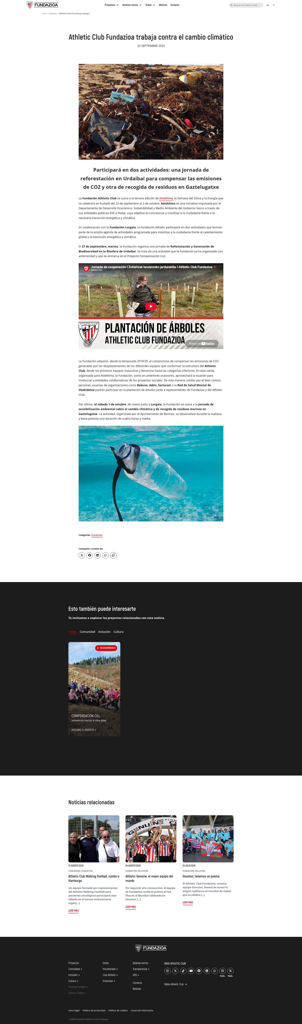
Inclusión (74, 975)
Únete (150, 5)
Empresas (109, 981)
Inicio (44, 13)
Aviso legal (74, 1010)
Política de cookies (118, 1010)
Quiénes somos (132, 5)
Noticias (163, 5)
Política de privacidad (94, 1010)
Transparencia (141, 969)
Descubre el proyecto (84, 730)
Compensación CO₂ (86, 716)
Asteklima (166, 198)
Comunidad (75, 969)
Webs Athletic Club (176, 985)
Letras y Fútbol (77, 993)
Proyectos (112, 5)
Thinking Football (78, 987)
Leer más (73, 910)
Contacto (174, 5)
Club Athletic (111, 975)
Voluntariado (111, 969)
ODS (136, 975)
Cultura (73, 981)
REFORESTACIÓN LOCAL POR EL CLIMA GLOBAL (89, 720)
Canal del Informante (142, 1010)
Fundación (96, 535)
